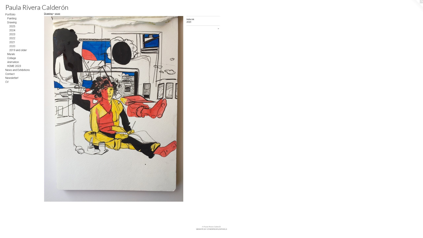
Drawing (12, 22)
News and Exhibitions (17, 70)
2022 (12, 38)
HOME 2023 (14, 66)
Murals (11, 54)
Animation (13, 62)
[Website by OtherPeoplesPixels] (416, 6)
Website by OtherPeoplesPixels (211, 229)
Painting (11, 18)
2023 (12, 34)
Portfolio (10, 14)
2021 (12, 42)
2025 (12, 26)
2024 (12, 30)
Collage (11, 58)
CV (7, 81)
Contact (10, 74)
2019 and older (18, 50)
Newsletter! (11, 77)
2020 (12, 46)
